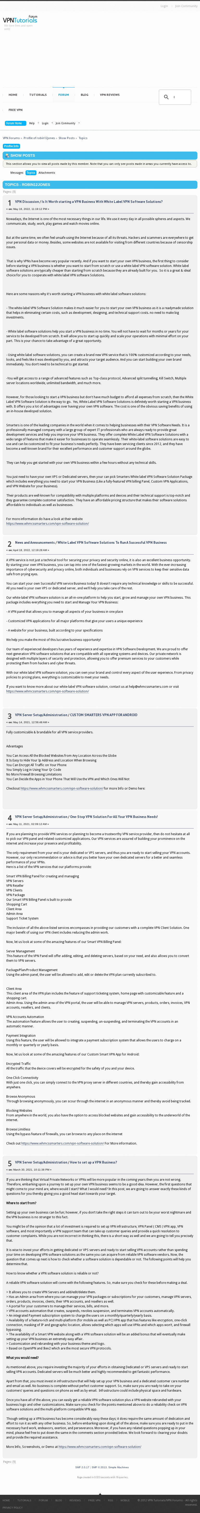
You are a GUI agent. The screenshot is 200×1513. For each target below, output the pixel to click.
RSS (110, 1500)
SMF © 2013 (99, 1467)
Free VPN (15, 110)
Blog (84, 95)
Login (164, 6)
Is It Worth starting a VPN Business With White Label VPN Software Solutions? (102, 201)
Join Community (186, 6)
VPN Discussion (27, 201)
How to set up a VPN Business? (93, 1162)
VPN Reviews (110, 95)
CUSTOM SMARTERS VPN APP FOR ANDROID (104, 715)
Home (13, 95)
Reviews (75, 1500)
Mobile (125, 1500)
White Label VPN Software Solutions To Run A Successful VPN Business (112, 542)
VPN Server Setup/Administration (41, 715)
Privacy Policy (13, 1507)
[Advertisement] (121, 50)
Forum (63, 95)
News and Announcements (35, 542)
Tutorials (38, 95)
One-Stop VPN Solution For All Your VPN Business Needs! (114, 817)
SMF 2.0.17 (82, 1467)
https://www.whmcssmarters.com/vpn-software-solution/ (47, 524)
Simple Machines (118, 1467)
